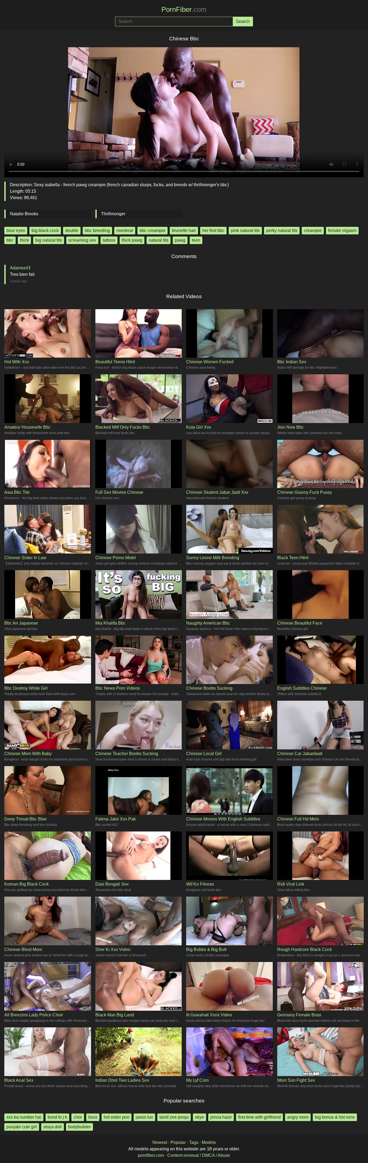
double (71, 230)
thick (24, 240)
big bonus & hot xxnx (335, 1117)
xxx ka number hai (23, 1117)
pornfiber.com (151, 1155)
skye (199, 1117)
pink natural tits (245, 230)
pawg (180, 240)
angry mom (297, 1117)
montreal (124, 230)
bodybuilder (79, 1127)
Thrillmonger (113, 214)
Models (209, 1142)
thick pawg (132, 240)
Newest (159, 1142)
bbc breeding (97, 230)
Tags (193, 1142)
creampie (313, 230)
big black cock (45, 230)
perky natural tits (281, 230)
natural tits (158, 240)
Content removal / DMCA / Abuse (198, 1155)
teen (196, 240)
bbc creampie (152, 230)
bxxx (92, 1117)
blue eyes (15, 230)
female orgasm (342, 230)
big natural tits (48, 240)
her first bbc (213, 230)
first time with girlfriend (259, 1117)
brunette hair (184, 230)
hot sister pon (116, 1117)
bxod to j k (57, 1117)
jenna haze (221, 1117)
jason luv (144, 1117)
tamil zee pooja (174, 1117)
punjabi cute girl (21, 1127)
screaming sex (82, 240)
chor (78, 1117)
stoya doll (52, 1127)
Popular (178, 1142)
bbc (9, 240)
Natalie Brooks (24, 214)
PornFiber (184, 9)
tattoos (109, 240)
